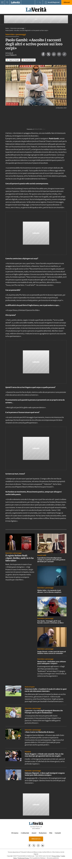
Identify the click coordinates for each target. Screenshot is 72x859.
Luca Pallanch (11, 55)
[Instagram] (38, 845)
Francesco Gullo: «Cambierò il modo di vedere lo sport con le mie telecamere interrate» (46, 690)
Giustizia (28, 752)
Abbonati (67, 2)
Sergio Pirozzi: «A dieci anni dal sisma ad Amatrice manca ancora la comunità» (51, 652)
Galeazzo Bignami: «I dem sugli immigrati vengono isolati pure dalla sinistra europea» (45, 774)
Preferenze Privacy (23, 858)
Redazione (43, 833)
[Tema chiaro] (37, 2)
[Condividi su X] (48, 54)
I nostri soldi (41, 555)
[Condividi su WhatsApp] (54, 54)
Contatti (58, 833)
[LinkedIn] (42, 845)
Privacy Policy (56, 856)
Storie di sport (30, 687)
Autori (34, 833)
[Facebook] (29, 845)
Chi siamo (14, 833)
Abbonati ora (36, 839)
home (7, 28)
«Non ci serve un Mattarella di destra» (39, 732)
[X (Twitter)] (33, 845)
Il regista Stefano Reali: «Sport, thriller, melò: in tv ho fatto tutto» (19, 558)
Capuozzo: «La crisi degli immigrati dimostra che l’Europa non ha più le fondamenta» (44, 712)
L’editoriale (25, 833)
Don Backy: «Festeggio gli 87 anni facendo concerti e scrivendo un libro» (50, 622)
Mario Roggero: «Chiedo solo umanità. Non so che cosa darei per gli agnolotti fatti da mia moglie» (44, 755)
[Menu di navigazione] (2, 2)
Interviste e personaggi (17, 28)
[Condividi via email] (59, 54)
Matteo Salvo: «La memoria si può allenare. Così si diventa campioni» (49, 591)
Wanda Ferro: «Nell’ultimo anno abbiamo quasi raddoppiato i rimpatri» (51, 662)
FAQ (50, 833)
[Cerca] (7, 2)
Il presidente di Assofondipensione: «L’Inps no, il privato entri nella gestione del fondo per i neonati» (51, 559)
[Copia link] (64, 54)
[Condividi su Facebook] (43, 54)
